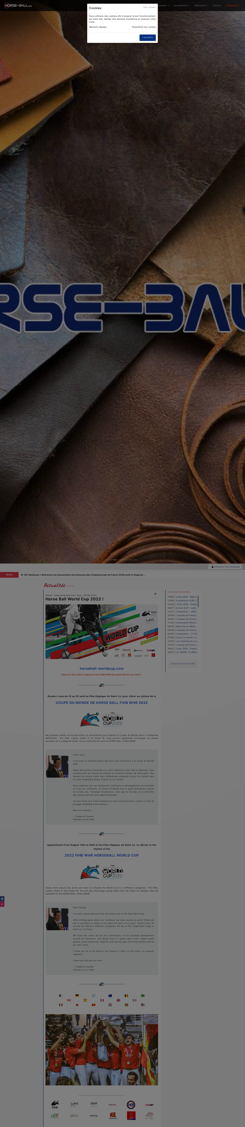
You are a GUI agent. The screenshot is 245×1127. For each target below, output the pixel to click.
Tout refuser (149, 7)
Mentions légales (98, 27)
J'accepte (147, 37)
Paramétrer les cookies (144, 27)
